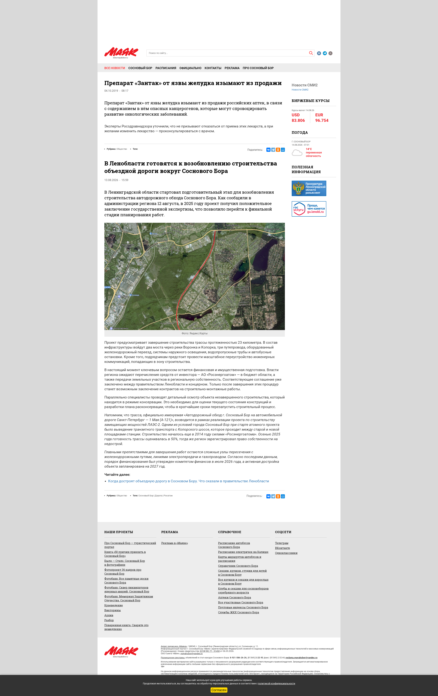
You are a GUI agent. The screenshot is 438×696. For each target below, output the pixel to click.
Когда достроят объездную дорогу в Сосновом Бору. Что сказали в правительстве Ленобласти (188, 481)
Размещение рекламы (173, 657)
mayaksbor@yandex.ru (192, 653)
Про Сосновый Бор (258, 68)
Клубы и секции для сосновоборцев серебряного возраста (243, 590)
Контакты (213, 68)
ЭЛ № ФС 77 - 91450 (210, 651)
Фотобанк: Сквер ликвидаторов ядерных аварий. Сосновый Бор (126, 589)
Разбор (109, 620)
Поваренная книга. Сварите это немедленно (126, 627)
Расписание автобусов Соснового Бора (234, 545)
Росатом (168, 495)
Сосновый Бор (140, 68)
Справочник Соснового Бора (238, 566)
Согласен (219, 690)
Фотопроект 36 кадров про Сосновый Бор (122, 571)
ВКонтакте (282, 548)
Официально (190, 68)
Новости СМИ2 (300, 89)
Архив (108, 615)
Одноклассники (286, 553)
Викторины (112, 610)
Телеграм (281, 543)
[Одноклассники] (278, 150)
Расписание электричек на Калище (243, 552)
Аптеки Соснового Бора (234, 597)
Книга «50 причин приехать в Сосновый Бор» (125, 554)
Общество (122, 149)
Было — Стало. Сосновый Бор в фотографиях (124, 562)
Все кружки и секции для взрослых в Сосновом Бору (243, 581)
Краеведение (113, 605)
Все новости (114, 68)
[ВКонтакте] (268, 150)
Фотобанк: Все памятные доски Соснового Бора (126, 580)
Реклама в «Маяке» (174, 543)
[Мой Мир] (283, 150)
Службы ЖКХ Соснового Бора (238, 612)
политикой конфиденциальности (276, 683)
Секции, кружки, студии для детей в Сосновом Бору (242, 572)
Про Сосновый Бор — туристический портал (130, 545)
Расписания (166, 68)
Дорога (158, 495)
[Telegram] (273, 150)
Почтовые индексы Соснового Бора (243, 607)
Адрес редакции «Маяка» (174, 646)
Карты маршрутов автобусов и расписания (239, 559)
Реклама (232, 68)
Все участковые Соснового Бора (240, 602)
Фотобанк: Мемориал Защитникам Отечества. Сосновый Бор (128, 598)
